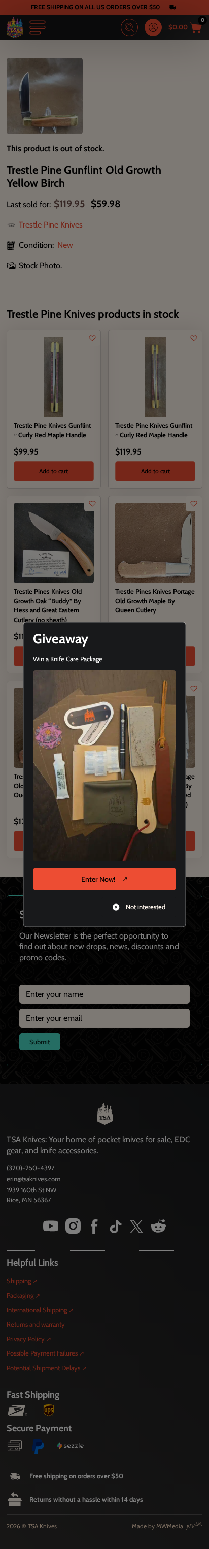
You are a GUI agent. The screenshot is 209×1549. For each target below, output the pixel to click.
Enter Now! (98, 879)
